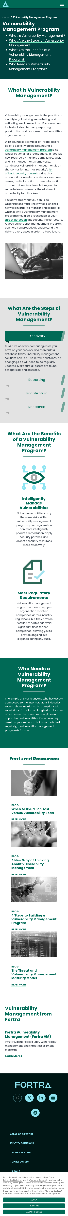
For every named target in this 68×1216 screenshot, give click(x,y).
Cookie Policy (15, 1180)
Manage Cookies (34, 1212)
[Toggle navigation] (62, 4)
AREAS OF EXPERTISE (21, 1134)
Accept (34, 1200)
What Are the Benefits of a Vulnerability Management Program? (30, 55)
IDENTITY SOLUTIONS (22, 1143)
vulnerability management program (28, 150)
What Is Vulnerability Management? (37, 35)
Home (5, 17)
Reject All (34, 1205)
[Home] (6, 4)
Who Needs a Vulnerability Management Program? (29, 66)
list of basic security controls (28, 171)
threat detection (16, 220)
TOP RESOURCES (19, 1161)
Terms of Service (38, 1180)
